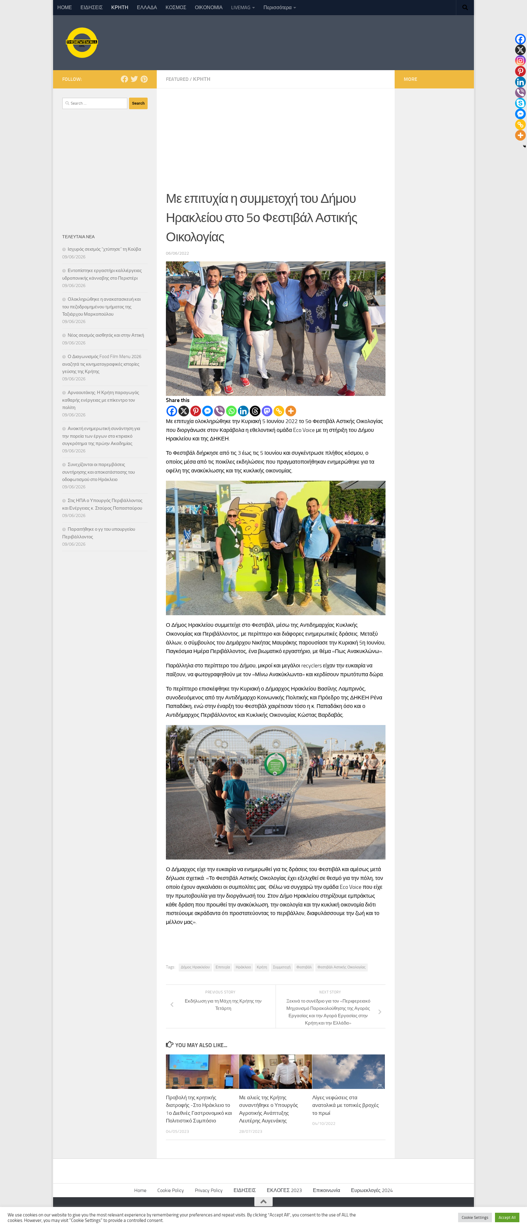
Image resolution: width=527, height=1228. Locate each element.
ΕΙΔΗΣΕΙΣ (92, 7)
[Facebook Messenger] (207, 411)
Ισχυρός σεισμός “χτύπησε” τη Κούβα (104, 249)
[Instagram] (520, 60)
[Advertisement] (276, 134)
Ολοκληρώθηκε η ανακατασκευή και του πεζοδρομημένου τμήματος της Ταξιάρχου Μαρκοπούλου (101, 306)
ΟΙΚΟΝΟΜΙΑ (209, 7)
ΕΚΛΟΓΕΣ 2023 (284, 1190)
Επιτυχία (223, 967)
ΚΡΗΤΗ (119, 7)
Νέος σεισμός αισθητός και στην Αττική (106, 335)
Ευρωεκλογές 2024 (372, 1190)
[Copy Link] (279, 411)
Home (140, 1190)
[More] (290, 411)
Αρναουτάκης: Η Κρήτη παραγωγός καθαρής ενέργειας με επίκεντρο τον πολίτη (100, 400)
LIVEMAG (240, 7)
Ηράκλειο (243, 967)
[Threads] (255, 411)
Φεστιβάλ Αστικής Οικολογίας (341, 967)
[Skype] (520, 103)
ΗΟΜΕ (64, 7)
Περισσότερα (278, 7)
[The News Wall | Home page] (81, 42)
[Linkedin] (243, 411)
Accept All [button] (507, 1217)
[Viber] (219, 411)
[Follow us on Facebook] (124, 79)
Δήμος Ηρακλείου (195, 967)
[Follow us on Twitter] (134, 79)
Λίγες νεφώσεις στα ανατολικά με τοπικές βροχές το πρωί (345, 1105)
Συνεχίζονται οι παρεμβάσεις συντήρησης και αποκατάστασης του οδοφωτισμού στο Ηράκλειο (98, 472)
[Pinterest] (195, 411)
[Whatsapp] (231, 411)
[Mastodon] (267, 411)
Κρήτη (262, 967)
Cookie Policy (170, 1190)
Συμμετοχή (282, 967)
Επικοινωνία (326, 1190)
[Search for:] (94, 103)
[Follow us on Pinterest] (144, 79)
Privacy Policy (209, 1190)
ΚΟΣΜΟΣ (176, 7)
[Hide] (524, 146)
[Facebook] (172, 411)
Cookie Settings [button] (475, 1217)
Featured (177, 79)
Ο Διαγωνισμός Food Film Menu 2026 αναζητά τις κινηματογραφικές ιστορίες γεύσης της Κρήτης (101, 364)
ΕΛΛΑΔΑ (147, 7)
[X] (183, 411)
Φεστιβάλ (304, 967)
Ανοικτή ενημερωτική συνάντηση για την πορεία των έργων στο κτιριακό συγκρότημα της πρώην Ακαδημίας (101, 436)
